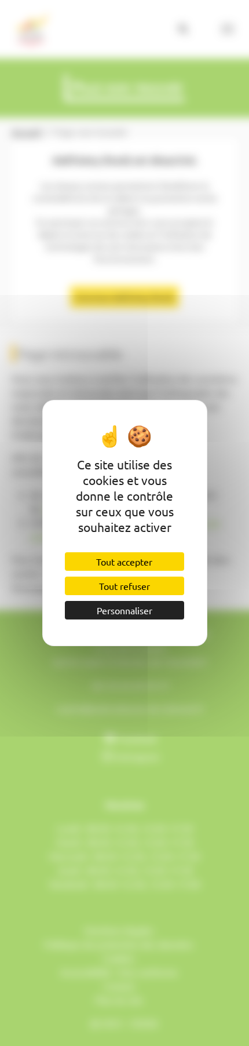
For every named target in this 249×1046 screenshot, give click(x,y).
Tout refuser (124, 586)
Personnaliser (124, 610)
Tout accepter (124, 561)
